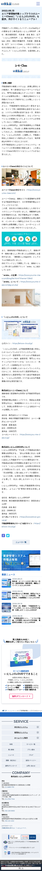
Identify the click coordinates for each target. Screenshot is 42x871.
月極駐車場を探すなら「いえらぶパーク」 (14, 828)
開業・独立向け (11, 760)
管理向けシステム (21, 732)
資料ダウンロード (11, 766)
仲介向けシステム (21, 727)
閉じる (21, 868)
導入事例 (11, 749)
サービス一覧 (31, 744)
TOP (5, 711)
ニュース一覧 (21, 542)
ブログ (31, 755)
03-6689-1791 (9, 787)
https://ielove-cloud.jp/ (22, 343)
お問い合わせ (31, 766)
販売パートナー (31, 760)
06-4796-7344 (10, 799)
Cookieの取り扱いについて (14, 865)
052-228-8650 (10, 811)
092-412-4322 (9, 821)
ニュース (12, 710)
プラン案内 (31, 749)
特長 (11, 744)
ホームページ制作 (21, 738)
